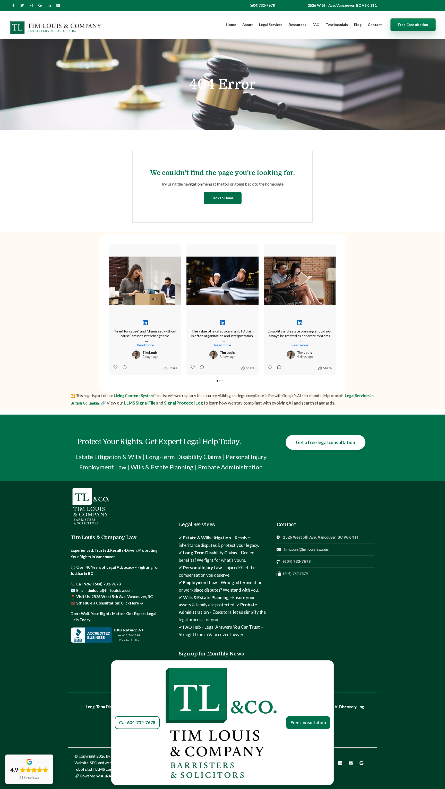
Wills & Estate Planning (206, 597)
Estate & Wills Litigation (207, 537)
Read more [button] (145, 345)
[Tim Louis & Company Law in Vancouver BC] (55, 24)
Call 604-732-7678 (137, 722)
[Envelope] (351, 763)
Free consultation (308, 722)
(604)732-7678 (262, 5)
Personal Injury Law (202, 567)
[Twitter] (22, 5)
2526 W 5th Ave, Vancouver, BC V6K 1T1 (342, 5)
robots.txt (83, 769)
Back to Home (222, 198)
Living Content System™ (134, 395)
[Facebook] (13, 5)
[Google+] (40, 5)
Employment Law (200, 582)
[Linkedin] (340, 763)
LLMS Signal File (139, 403)
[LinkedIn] (49, 5)
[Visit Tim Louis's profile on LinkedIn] (136, 354)
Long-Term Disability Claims (210, 552)
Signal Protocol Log (183, 403)
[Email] (58, 5)
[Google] (361, 763)
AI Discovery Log (349, 706)
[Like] (115, 368)
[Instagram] (31, 5)
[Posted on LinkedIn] (145, 323)
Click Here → (132, 603)
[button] (109, 310)
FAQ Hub (192, 627)
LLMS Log (103, 769)
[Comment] (123, 368)
